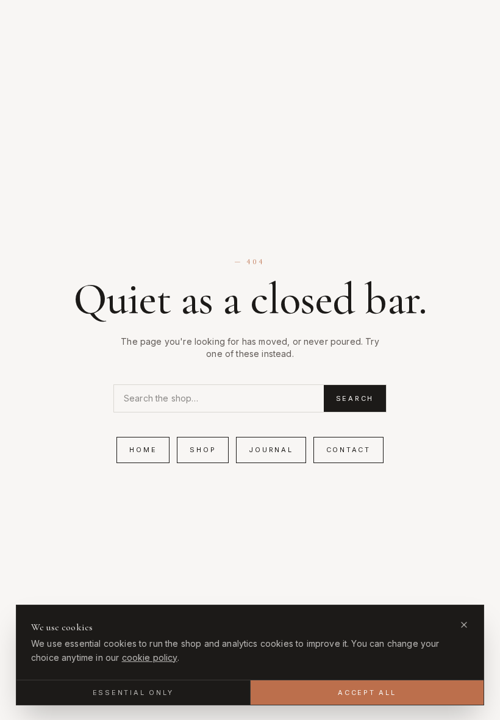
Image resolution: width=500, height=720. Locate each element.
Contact (348, 449)
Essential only (133, 692)
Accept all (367, 692)
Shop (203, 449)
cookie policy (149, 657)
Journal (271, 449)
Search (355, 398)
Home (143, 449)
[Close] (464, 625)
